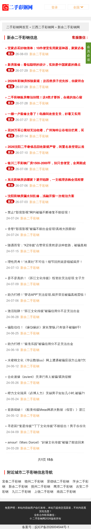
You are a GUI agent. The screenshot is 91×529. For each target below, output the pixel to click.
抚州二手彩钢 (40, 486)
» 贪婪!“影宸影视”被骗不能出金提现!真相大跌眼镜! (40, 228)
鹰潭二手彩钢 (63, 486)
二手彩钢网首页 (17, 27)
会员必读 (88, 53)
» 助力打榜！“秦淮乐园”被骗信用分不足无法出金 (38, 343)
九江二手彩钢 (21, 491)
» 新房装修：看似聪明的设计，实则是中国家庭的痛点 (42, 64)
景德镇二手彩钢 (58, 481)
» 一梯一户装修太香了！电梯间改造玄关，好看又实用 (42, 113)
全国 (76, 7)
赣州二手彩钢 (34, 481)
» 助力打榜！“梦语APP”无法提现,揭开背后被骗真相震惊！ (45, 294)
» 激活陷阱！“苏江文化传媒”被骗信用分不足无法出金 (42, 311)
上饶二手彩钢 (43, 491)
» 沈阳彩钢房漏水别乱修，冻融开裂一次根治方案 (39, 196)
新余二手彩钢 (38, 54)
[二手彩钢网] (20, 7)
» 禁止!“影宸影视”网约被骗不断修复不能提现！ (37, 212)
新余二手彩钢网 (69, 27)
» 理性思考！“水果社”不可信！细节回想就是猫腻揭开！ (43, 261)
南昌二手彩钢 (66, 491)
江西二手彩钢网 (43, 27)
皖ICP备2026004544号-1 (52, 527)
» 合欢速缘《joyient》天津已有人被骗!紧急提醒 (37, 376)
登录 (55, 7)
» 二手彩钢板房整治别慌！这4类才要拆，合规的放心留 (43, 97)
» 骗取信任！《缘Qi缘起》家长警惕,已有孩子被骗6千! (42, 327)
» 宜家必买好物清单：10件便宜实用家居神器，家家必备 (44, 48)
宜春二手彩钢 (11, 481)
